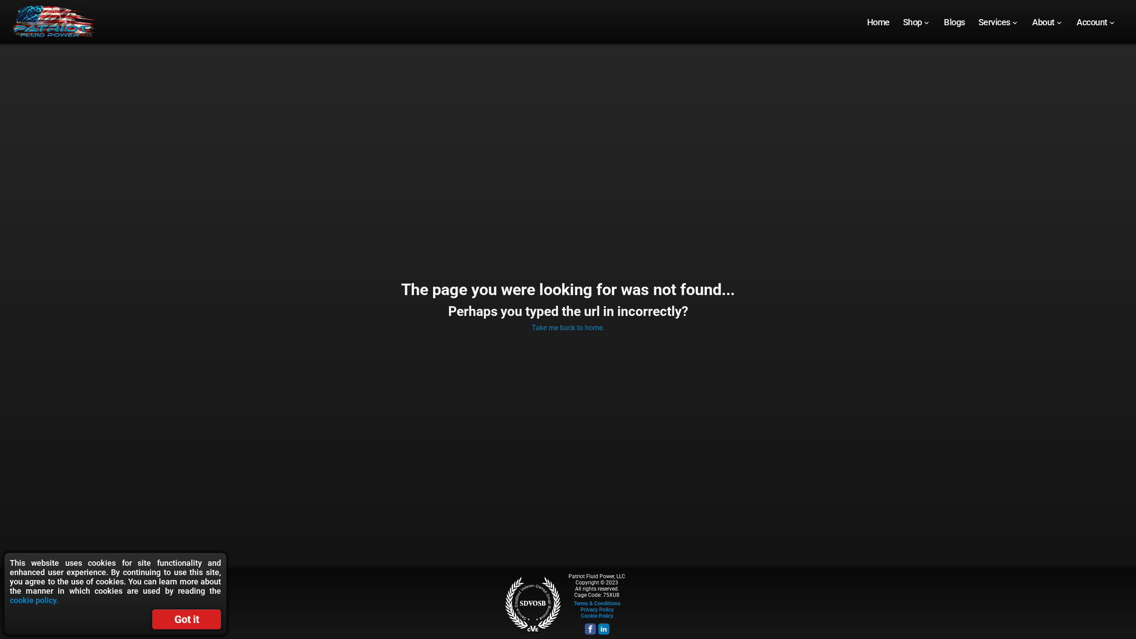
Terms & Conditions (597, 603)
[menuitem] (878, 22)
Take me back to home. (568, 327)
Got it (186, 619)
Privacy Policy (597, 610)
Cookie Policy (597, 616)
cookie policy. (34, 600)
